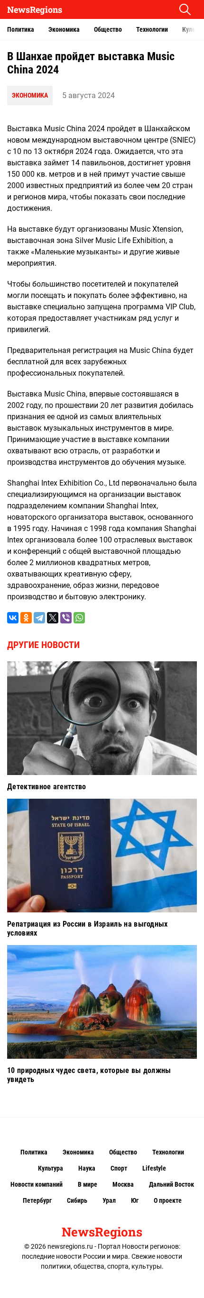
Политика (20, 29)
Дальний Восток (171, 1184)
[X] (52, 617)
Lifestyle (154, 1168)
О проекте (168, 1200)
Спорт (119, 1168)
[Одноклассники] (26, 617)
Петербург (37, 1200)
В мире (87, 1184)
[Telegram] (39, 617)
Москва (123, 1184)
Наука (86, 1168)
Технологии (152, 29)
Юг (135, 1200)
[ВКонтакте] (13, 617)
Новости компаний (36, 1184)
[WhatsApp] (79, 617)
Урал (109, 1200)
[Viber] (66, 617)
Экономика (64, 29)
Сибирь (77, 1200)
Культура (50, 1168)
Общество (108, 29)
